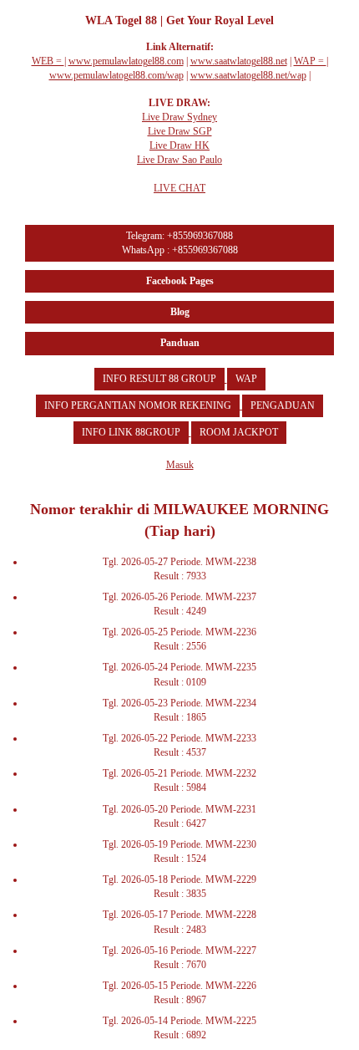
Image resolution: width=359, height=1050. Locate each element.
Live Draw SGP (180, 131)
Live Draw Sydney (179, 117)
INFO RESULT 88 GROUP (159, 379)
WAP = (310, 61)
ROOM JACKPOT (239, 432)
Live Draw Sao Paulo (179, 160)
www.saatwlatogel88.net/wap (248, 75)
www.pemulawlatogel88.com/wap (116, 75)
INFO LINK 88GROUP (131, 432)
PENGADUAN (282, 405)
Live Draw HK (179, 145)
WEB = (48, 61)
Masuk (180, 465)
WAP (246, 379)
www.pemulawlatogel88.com (126, 61)
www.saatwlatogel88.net (238, 61)
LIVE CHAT (179, 188)
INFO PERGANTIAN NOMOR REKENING (137, 405)
